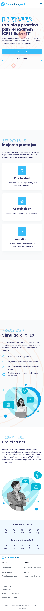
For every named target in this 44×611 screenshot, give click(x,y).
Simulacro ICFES (8, 567)
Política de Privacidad (10, 593)
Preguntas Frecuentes (33, 567)
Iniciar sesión (7, 572)
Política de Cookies (9, 598)
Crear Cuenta (22, 51)
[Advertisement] (22, 99)
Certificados (28, 572)
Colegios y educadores (11, 576)
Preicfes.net (20, 606)
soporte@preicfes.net (32, 576)
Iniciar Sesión (22, 58)
